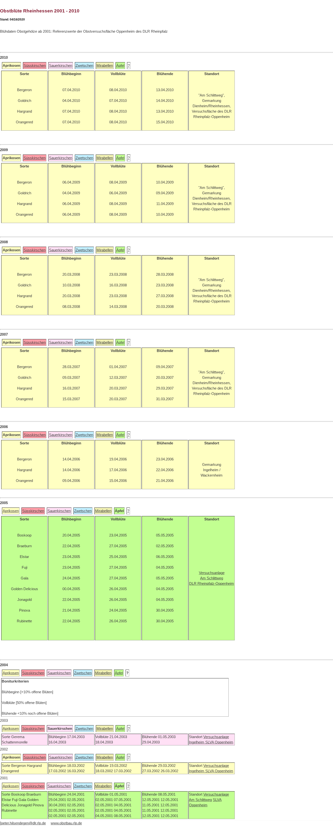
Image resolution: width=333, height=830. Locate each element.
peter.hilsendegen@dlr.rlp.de (23, 823)
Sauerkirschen (60, 66)
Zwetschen (84, 66)
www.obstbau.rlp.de (66, 823)
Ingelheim (197, 742)
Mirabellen (105, 66)
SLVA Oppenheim (219, 742)
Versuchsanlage (216, 737)
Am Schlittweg (200, 800)
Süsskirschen (35, 66)
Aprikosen (11, 511)
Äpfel (120, 66)
